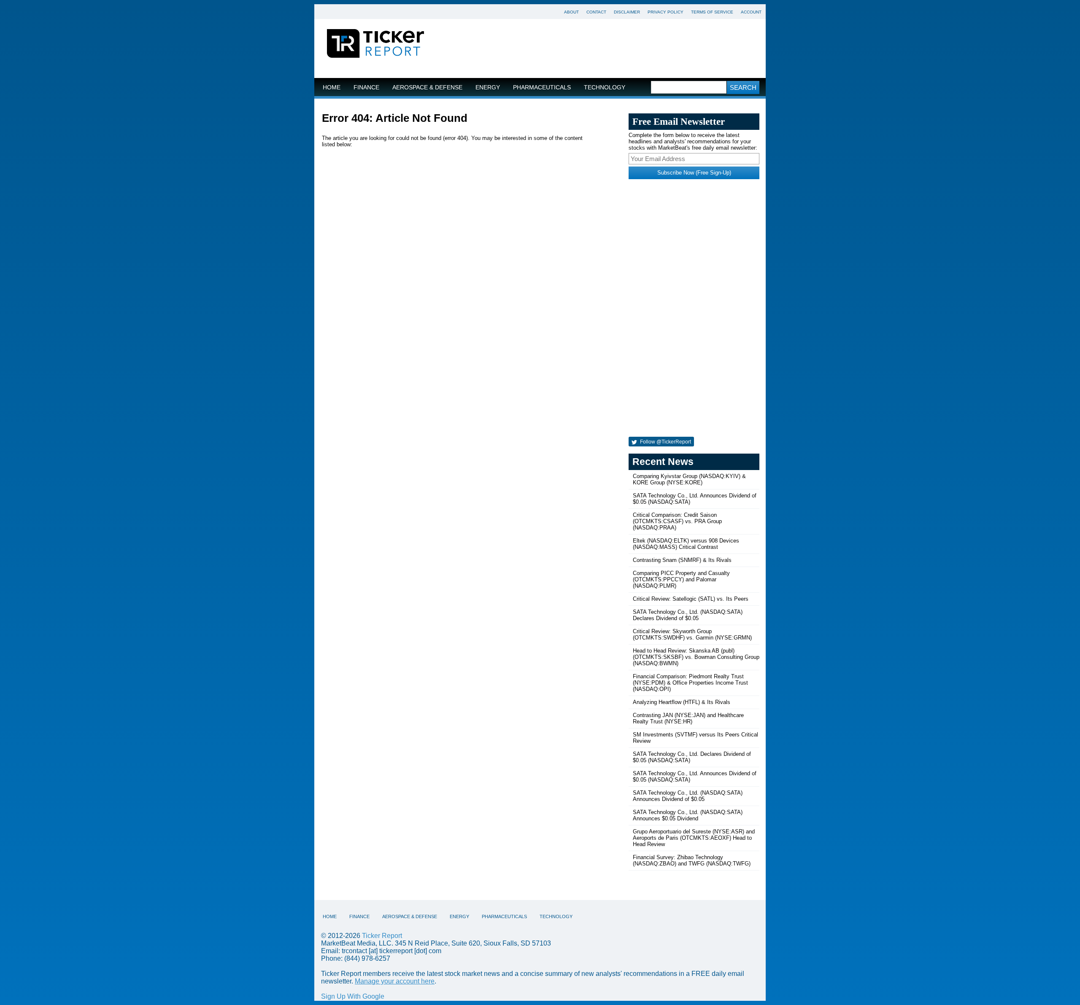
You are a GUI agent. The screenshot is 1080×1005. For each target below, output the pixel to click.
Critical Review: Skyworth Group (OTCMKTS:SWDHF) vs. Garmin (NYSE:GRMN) (692, 634)
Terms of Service (712, 12)
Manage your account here (395, 981)
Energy (487, 87)
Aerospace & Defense (427, 87)
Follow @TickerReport (665, 442)
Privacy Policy (665, 12)
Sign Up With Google (352, 996)
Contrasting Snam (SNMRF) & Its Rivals (682, 560)
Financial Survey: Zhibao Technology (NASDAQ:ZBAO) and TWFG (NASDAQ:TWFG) (692, 860)
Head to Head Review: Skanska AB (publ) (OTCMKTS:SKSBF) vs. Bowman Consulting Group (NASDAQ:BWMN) (696, 657)
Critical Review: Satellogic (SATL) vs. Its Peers (690, 599)
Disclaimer (627, 12)
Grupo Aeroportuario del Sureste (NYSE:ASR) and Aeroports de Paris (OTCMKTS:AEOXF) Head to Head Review (694, 837)
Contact (596, 12)
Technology (604, 87)
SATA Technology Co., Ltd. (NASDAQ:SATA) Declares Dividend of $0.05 (687, 615)
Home (331, 87)
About (571, 12)
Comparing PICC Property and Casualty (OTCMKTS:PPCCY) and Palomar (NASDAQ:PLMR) (681, 579)
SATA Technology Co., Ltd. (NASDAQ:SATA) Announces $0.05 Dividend (687, 815)
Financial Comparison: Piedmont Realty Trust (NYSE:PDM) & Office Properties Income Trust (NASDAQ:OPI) (690, 682)
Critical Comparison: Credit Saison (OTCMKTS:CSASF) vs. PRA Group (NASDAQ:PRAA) (677, 521)
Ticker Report (382, 935)
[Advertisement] (601, 48)
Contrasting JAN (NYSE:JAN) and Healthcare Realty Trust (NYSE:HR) (688, 718)
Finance (366, 87)
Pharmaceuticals (542, 87)
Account (751, 12)
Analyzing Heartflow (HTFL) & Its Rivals (681, 702)
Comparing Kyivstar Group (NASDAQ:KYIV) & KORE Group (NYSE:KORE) (689, 479)
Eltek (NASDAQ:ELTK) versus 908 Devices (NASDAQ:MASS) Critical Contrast (686, 543)
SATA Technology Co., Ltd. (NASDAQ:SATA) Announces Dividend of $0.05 (687, 796)
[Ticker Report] (375, 44)
